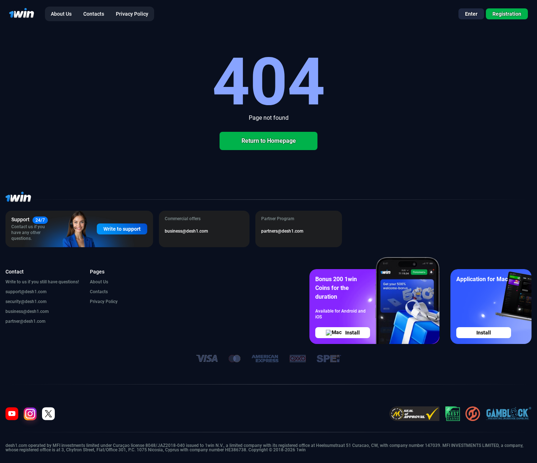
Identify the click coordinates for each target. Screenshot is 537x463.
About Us (99, 282)
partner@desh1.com (25, 321)
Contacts (99, 292)
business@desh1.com (27, 311)
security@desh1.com (25, 301)
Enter (471, 14)
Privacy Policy (104, 301)
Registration (506, 14)
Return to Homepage (268, 140)
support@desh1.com (25, 291)
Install (352, 333)
